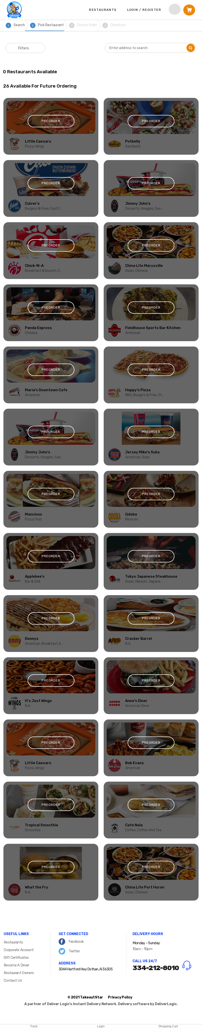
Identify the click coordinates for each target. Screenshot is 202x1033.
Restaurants (13, 942)
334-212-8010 (156, 968)
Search (16, 25)
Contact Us (13, 980)
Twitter (74, 951)
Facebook (76, 941)
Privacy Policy (120, 997)
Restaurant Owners (19, 973)
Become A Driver (16, 965)
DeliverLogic (166, 1004)
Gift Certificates (16, 957)
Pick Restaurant (48, 25)
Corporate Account (19, 950)
